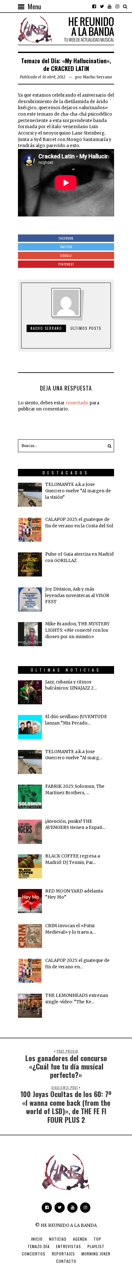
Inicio (37, 1239)
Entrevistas (68, 1246)
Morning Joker (96, 1253)
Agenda (80, 1239)
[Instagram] (117, 6)
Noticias (58, 1239)
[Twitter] (102, 6)
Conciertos (33, 1253)
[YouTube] (109, 6)
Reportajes (63, 1253)
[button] (107, 445)
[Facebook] (94, 6)
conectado (77, 403)
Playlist (95, 1246)
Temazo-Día (39, 1246)
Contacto (66, 1261)
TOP (97, 1239)
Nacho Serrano (97, 77)
